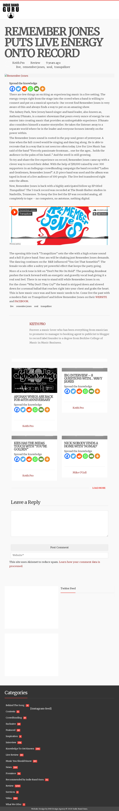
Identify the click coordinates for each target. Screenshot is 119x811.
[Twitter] (18, 88)
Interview (11, 742)
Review (35, 63)
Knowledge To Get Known (20, 748)
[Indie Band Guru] (59, 9)
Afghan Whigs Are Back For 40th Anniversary (33, 398)
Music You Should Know (19, 761)
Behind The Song (15, 705)
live (18, 67)
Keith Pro (18, 63)
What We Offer (13, 804)
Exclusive (11, 723)
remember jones (33, 67)
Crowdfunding (14, 717)
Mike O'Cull (80, 472)
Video (9, 798)
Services (10, 792)
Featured (10, 730)
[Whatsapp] (30, 88)
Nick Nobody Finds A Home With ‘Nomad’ (81, 444)
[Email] (36, 88)
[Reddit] (24, 88)
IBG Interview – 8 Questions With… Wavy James (83, 378)
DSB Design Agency (56, 809)
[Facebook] (12, 88)
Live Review (12, 754)
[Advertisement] (24, 607)
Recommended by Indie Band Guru (25, 779)
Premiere (11, 773)
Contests (10, 711)
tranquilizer (62, 67)
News (49, 388)
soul (49, 67)
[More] (42, 88)
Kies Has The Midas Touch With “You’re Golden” (30, 446)
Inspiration (12, 736)
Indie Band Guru (80, 809)
